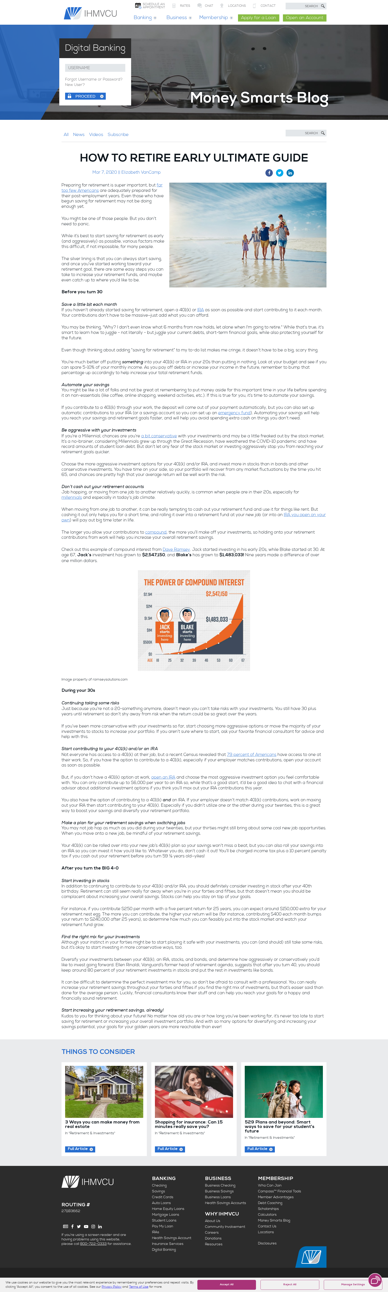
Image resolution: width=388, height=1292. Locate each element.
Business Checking (220, 1185)
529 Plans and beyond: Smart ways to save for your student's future (279, 1127)
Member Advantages (276, 1197)
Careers (212, 1232)
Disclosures (267, 1243)
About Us (212, 1221)
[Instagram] (93, 1226)
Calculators (267, 1214)
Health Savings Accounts (225, 1203)
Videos (96, 135)
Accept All (227, 1284)
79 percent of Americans (251, 754)
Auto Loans (161, 1203)
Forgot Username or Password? (94, 79)
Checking (159, 1185)
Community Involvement (225, 1226)
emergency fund (234, 413)
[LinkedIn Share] (290, 173)
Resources (214, 1244)
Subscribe (118, 135)
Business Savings (219, 1191)
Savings (158, 1191)
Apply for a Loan (258, 18)
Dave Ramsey (176, 549)
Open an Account (304, 18)
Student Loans (164, 1220)
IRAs (155, 1232)
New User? (75, 85)
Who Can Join (270, 1185)
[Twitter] (79, 1226)
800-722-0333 (93, 1244)
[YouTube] (86, 1226)
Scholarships (268, 1209)
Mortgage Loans (165, 1214)
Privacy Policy (111, 1287)
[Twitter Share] (279, 173)
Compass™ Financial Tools (279, 1191)
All (66, 135)
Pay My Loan (162, 1226)
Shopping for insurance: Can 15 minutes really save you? (189, 1124)
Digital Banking (164, 1249)
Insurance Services (167, 1244)
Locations (266, 1232)
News (79, 135)
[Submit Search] (322, 6)
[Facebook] (72, 1226)
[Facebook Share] (269, 173)
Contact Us (267, 1226)
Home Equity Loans (168, 1209)
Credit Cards (162, 1197)
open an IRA (163, 777)
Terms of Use (138, 1287)
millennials (72, 497)
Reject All (289, 1284)
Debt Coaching (270, 1203)
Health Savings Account (171, 1238)
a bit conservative (159, 436)
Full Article (78, 1149)
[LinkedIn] (100, 1226)
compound (156, 532)
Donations (213, 1238)
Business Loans (218, 1197)
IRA (200, 310)
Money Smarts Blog (274, 1220)
